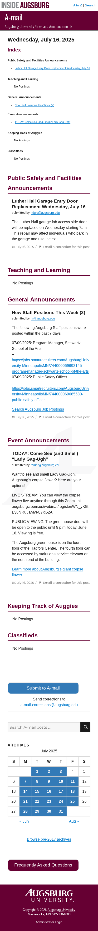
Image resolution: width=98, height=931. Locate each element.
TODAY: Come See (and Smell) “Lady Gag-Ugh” (42, 121)
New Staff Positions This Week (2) (34, 105)
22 (37, 801)
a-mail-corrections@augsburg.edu (49, 705)
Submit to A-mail (43, 688)
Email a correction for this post (66, 247)
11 (73, 781)
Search (90, 5)
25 (72, 801)
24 (61, 801)
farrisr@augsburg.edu (45, 465)
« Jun (24, 821)
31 (61, 811)
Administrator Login (49, 922)
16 (49, 791)
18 (72, 791)
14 (25, 791)
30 (49, 811)
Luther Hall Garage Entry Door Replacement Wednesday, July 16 (52, 68)
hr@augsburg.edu (43, 318)
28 (25, 811)
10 (61, 781)
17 (61, 791)
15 (37, 791)
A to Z (77, 5)
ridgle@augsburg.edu (45, 212)
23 (49, 801)
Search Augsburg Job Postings (38, 409)
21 (25, 801)
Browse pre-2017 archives (49, 839)
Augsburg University (61, 910)
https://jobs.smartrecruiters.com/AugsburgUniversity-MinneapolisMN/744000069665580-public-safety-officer (50, 394)
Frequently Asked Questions (43, 864)
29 (37, 811)
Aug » (74, 821)
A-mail (14, 17)
